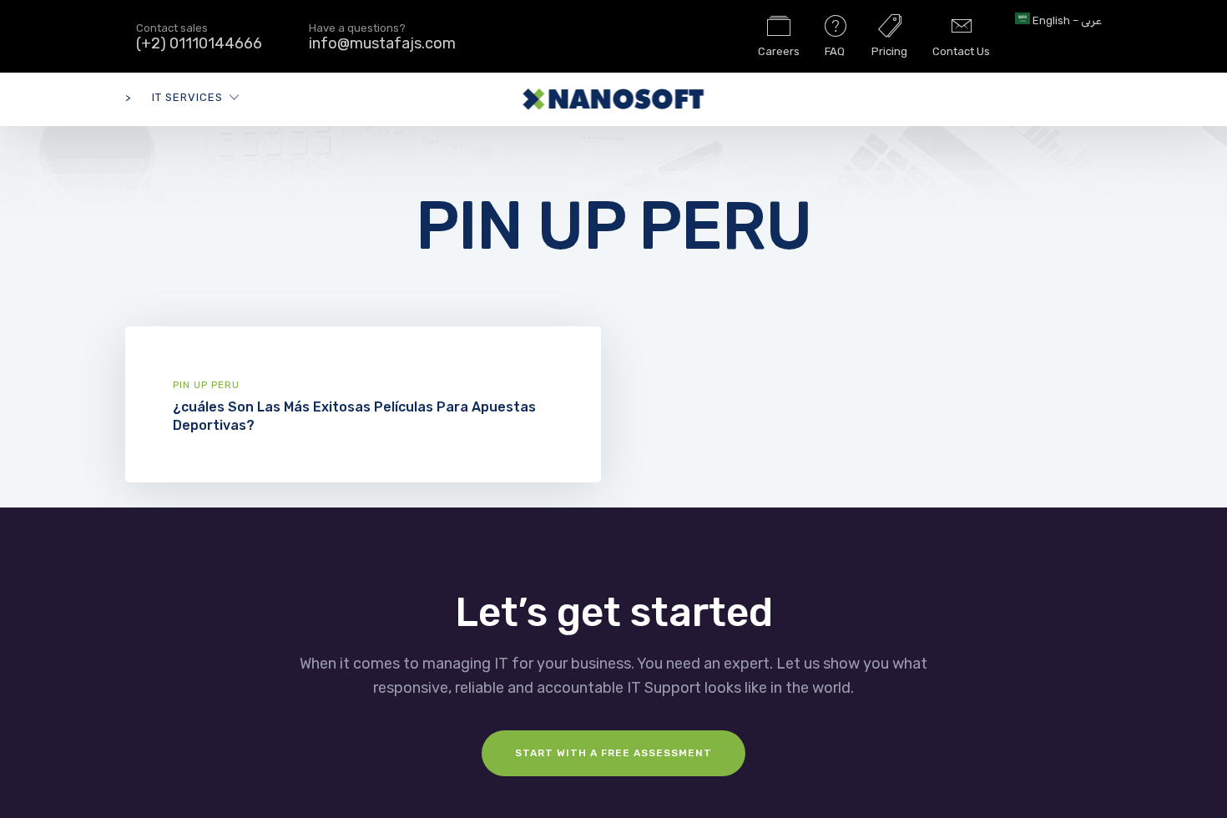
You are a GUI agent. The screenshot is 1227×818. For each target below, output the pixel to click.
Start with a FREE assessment (613, 753)
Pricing (889, 51)
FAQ (835, 51)
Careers (779, 51)
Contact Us (961, 51)
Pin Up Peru (206, 385)
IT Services (187, 97)
